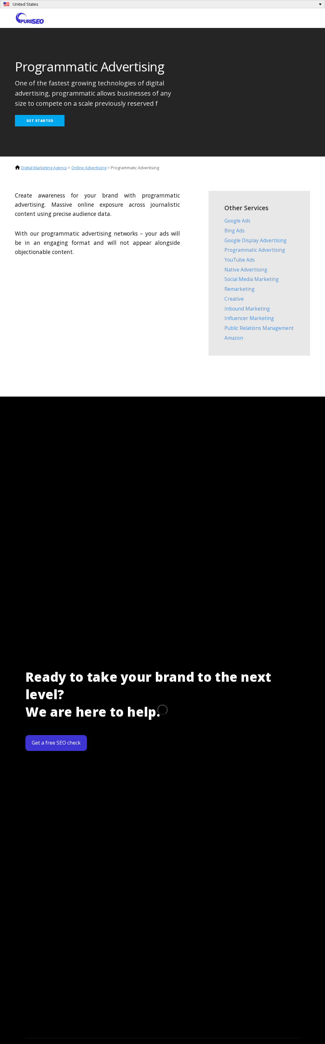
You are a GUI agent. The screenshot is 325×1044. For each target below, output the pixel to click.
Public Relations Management (259, 328)
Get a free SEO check (56, 742)
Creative (234, 299)
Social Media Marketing (251, 279)
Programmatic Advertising (254, 250)
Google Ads (237, 221)
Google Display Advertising (255, 240)
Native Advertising (245, 269)
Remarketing (239, 289)
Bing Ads (234, 230)
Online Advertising (88, 168)
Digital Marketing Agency (44, 168)
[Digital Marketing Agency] (30, 17)
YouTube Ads (239, 260)
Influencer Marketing (249, 318)
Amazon (233, 338)
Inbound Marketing (247, 308)
